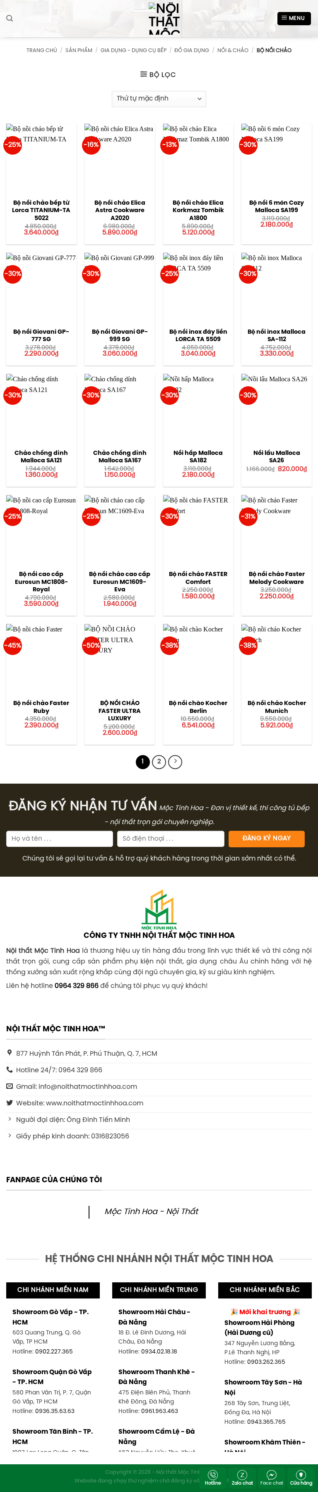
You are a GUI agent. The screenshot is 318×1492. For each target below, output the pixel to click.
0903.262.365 (266, 1362)
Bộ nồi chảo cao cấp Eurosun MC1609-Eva (119, 582)
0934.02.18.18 (159, 1352)
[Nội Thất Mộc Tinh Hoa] (159, 18)
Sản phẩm (78, 50)
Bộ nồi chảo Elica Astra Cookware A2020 (119, 211)
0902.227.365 (54, 1352)
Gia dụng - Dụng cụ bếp (133, 50)
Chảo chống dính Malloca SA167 (120, 457)
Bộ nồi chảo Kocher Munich (277, 707)
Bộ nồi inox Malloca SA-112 (277, 336)
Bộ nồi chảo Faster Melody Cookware (277, 578)
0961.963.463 (159, 1411)
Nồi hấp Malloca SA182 (198, 457)
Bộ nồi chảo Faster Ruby (41, 707)
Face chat (271, 1483)
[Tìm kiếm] (9, 18)
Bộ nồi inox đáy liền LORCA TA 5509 (198, 336)
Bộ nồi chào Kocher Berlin (198, 707)
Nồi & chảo (232, 50)
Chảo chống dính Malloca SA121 (41, 457)
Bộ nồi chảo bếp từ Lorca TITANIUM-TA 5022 (41, 211)
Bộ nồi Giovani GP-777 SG (41, 336)
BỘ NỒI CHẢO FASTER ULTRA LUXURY (120, 711)
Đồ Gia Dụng (191, 50)
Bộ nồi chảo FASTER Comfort (198, 578)
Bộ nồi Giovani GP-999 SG (120, 336)
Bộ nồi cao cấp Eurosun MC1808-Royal (41, 582)
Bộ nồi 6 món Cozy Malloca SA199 (276, 207)
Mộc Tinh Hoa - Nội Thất (151, 1212)
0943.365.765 (266, 1422)
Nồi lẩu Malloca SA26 (276, 457)
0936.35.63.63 (55, 1411)
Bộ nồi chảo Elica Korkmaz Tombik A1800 (198, 211)
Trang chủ (41, 50)
